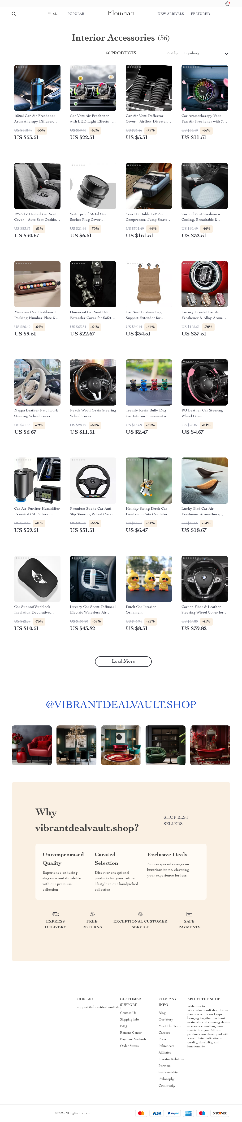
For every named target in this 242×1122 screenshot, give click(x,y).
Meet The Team (170, 1026)
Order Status (129, 1046)
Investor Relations (172, 1059)
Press (162, 1039)
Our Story (166, 1019)
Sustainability (168, 1072)
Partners (165, 1066)
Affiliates (165, 1052)
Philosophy (166, 1079)
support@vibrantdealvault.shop (99, 1007)
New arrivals (171, 14)
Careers (164, 1033)
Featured (200, 14)
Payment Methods (133, 1039)
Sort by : (174, 53)
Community (167, 1086)
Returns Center (131, 1033)
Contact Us (128, 1013)
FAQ (123, 1026)
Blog (162, 1013)
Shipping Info (129, 1019)
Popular (76, 14)
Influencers (166, 1046)
